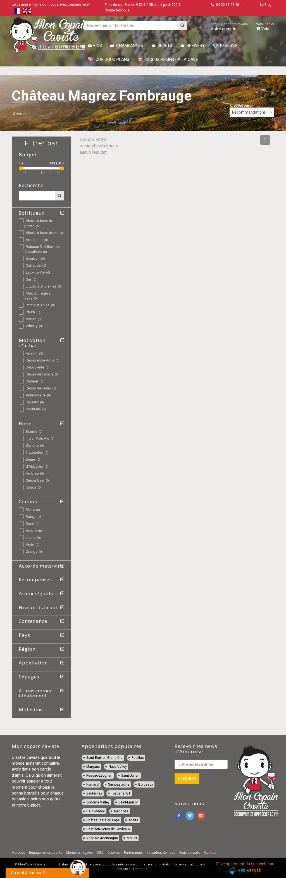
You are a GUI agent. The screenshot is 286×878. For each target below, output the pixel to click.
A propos (18, 853)
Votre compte (229, 26)
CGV (100, 853)
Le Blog (265, 5)
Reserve (227, 45)
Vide (265, 26)
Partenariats (133, 853)
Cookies (114, 853)
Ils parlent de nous (161, 853)
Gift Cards (249, 5)
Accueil (19, 113)
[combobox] (252, 112)
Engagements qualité (45, 853)
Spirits (163, 45)
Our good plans (111, 59)
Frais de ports (189, 853)
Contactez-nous (117, 10)
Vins (97, 45)
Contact (210, 853)
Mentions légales (79, 853)
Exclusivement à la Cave (170, 59)
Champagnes (128, 45)
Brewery (194, 45)
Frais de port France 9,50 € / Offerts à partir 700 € (142, 5)
